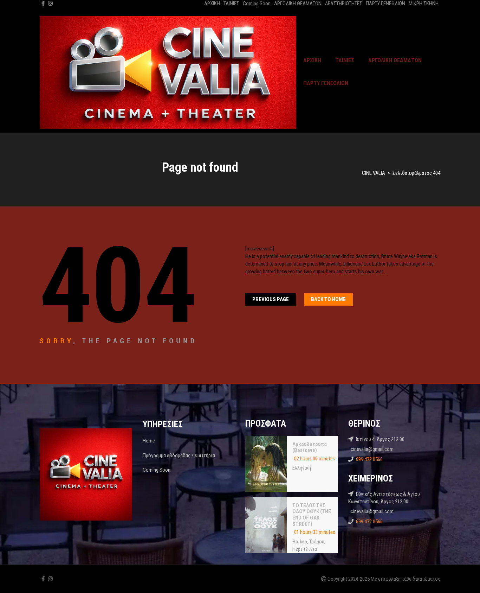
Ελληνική (301, 468)
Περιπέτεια (304, 549)
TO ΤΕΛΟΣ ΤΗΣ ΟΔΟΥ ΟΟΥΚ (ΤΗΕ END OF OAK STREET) (311, 514)
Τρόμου (316, 541)
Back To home (328, 299)
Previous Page (270, 299)
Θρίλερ (299, 541)
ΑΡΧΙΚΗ (212, 3)
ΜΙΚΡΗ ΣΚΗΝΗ (424, 3)
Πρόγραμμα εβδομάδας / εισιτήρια (179, 455)
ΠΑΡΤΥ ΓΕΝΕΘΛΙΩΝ (385, 3)
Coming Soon (257, 3)
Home (149, 441)
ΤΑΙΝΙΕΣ (231, 3)
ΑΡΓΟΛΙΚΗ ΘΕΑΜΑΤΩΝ (298, 3)
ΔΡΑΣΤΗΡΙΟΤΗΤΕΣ (343, 3)
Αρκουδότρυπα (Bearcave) (309, 447)
